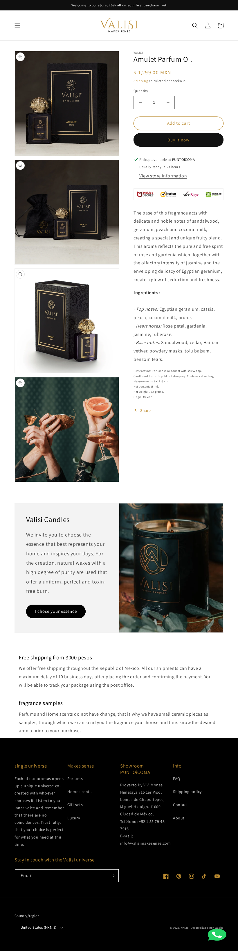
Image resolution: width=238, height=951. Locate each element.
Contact (180, 804)
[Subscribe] (112, 876)
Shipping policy (187, 791)
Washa (219, 928)
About (179, 818)
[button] (17, 25)
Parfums (75, 778)
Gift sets (75, 804)
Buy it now (178, 140)
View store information (163, 176)
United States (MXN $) (38, 927)
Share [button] (145, 410)
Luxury (73, 818)
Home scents (79, 791)
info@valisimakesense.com (145, 843)
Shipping (141, 81)
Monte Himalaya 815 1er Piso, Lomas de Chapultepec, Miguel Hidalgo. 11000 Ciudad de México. (142, 799)
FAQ (176, 778)
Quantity (141, 90)
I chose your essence (56, 611)
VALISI (185, 928)
